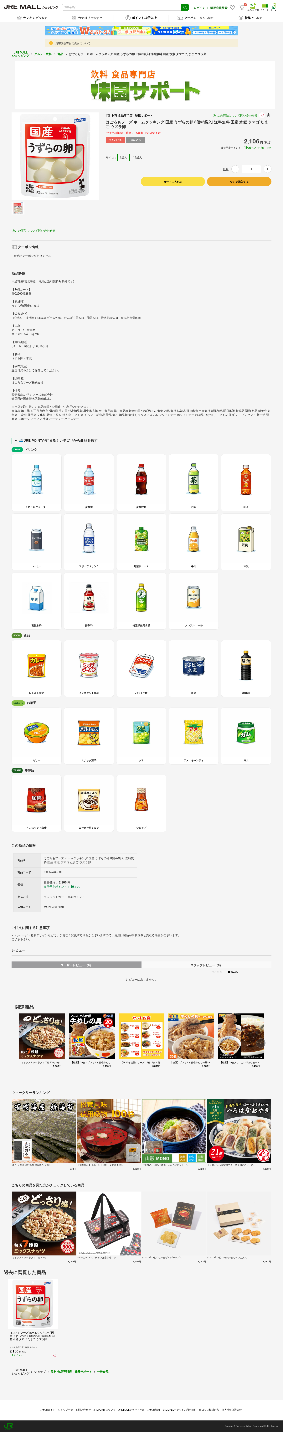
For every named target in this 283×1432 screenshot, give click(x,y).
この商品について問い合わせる (237, 115)
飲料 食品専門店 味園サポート (71, 1371)
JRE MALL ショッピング (20, 54)
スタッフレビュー (206, 965)
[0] (241, 7)
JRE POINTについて (104, 1409)
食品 (60, 54)
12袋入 (137, 157)
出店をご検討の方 (209, 1409)
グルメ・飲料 (43, 54)
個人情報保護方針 (232, 1409)
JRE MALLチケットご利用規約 (179, 1409)
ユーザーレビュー (76, 965)
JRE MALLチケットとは (131, 1409)
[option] (55, 156)
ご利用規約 (153, 1409)
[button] (261, 1043)
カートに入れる (172, 181)
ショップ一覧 (65, 1409)
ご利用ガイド (47, 1409)
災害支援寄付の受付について (72, 43)
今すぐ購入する (239, 181)
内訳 (269, 148)
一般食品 (103, 1371)
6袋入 (123, 157)
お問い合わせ (83, 1409)
